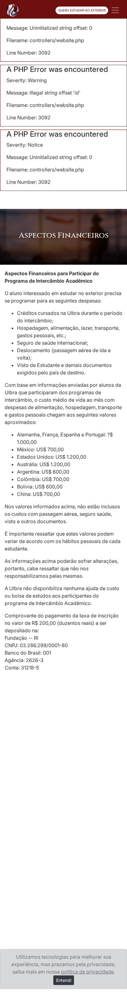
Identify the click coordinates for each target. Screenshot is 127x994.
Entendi (63, 980)
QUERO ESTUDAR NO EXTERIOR (81, 10)
